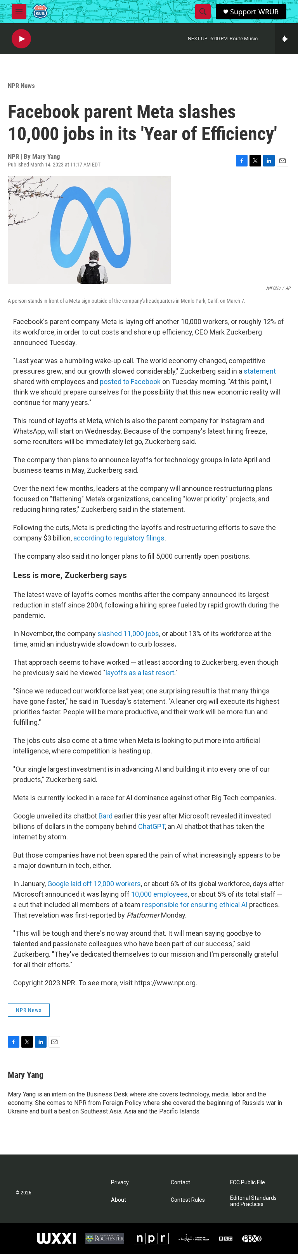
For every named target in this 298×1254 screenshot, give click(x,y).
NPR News (21, 85)
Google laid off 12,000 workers (94, 884)
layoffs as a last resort (140, 673)
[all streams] (286, 38)
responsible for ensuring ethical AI (195, 905)
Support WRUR (254, 12)
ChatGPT (151, 826)
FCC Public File (247, 1182)
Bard (106, 816)
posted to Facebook (130, 381)
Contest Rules (188, 1200)
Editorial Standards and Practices (253, 1201)
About (118, 1200)
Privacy (120, 1182)
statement (260, 371)
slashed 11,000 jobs (128, 634)
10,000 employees (159, 894)
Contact (180, 1182)
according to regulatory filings (119, 538)
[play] (21, 38)
